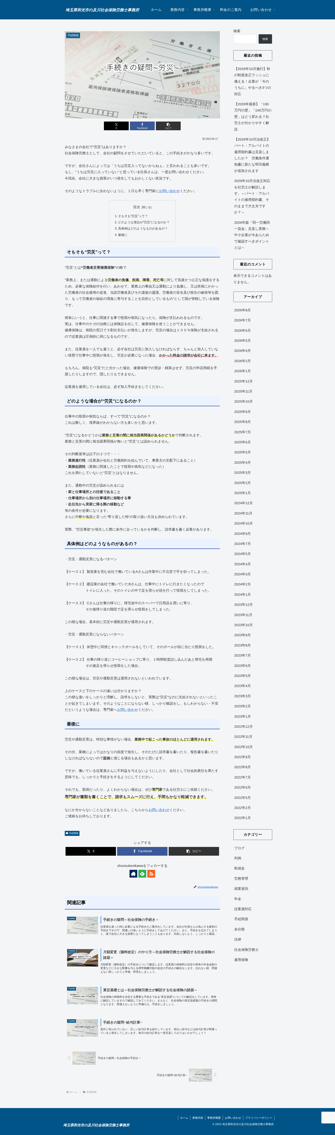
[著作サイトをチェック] (133, 874)
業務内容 (197, 1117)
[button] (168, 126)
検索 (236, 31)
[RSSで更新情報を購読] (151, 874)
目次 (136, 207)
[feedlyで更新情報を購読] (142, 874)
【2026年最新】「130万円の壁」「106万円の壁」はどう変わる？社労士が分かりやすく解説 (252, 116)
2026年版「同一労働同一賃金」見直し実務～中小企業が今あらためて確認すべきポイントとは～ (252, 235)
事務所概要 (214, 1117)
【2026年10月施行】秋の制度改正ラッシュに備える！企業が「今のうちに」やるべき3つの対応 (252, 81)
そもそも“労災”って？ (133, 216)
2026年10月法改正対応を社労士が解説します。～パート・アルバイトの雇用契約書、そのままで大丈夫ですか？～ (252, 196)
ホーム (184, 1117)
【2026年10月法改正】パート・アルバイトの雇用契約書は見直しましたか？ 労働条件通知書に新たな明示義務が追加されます (252, 155)
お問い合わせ (169, 191)
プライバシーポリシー (258, 1117)
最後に (122, 234)
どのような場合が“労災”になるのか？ (144, 222)
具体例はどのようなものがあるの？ (143, 228)
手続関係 (73, 833)
